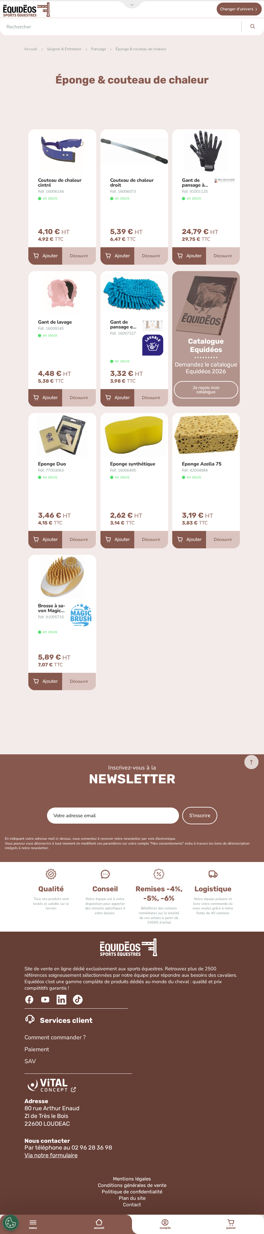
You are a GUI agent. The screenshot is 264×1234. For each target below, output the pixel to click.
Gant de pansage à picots (193, 183)
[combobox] (120, 26)
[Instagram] (78, 999)
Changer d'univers (236, 9)
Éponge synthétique (132, 464)
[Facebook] (30, 999)
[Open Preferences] (11, 1223)
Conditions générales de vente (132, 1185)
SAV (30, 1061)
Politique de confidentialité (132, 1192)
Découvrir (79, 256)
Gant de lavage (55, 322)
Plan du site (132, 1198)
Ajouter (50, 256)
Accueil (30, 49)
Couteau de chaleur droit (132, 183)
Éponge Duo (52, 464)
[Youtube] (46, 999)
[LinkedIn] (62, 999)
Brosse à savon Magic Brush (51, 608)
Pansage (98, 49)
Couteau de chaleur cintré (59, 183)
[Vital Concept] (52, 1087)
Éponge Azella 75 (202, 464)
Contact (132, 1205)
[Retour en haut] (251, 762)
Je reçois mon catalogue (206, 389)
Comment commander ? (55, 1037)
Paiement (36, 1049)
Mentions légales (132, 1179)
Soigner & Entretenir (64, 49)
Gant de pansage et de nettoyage (122, 324)
